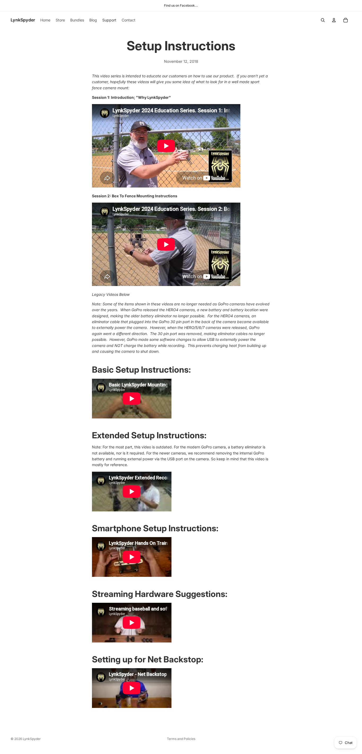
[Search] (323, 20)
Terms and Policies (181, 739)
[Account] (334, 20)
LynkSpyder (32, 739)
